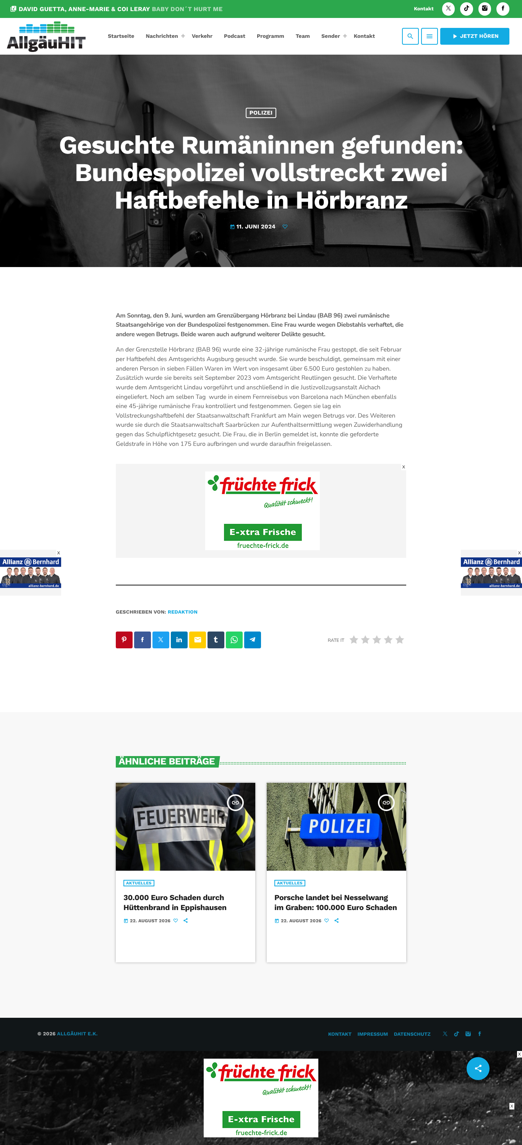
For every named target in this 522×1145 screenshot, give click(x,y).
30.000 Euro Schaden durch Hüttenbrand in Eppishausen (175, 902)
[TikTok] (466, 9)
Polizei (261, 112)
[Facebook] (502, 9)
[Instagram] (484, 9)
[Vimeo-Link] (46, 36)
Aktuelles (139, 883)
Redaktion (183, 612)
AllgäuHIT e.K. (77, 1034)
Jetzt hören (475, 36)
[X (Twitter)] (448, 9)
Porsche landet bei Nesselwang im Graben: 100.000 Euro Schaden (335, 902)
